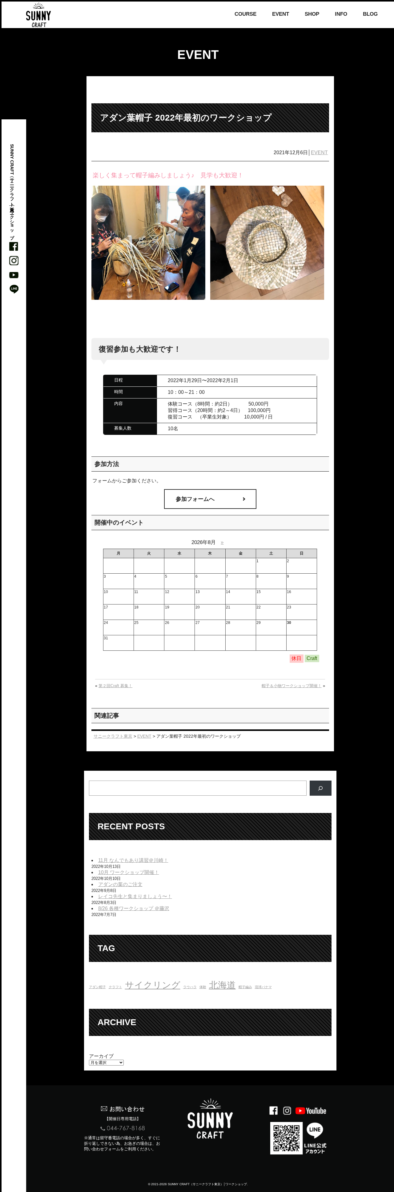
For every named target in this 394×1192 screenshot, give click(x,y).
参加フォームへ (195, 499)
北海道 (222, 985)
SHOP (312, 14)
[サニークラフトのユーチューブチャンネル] (13, 274)
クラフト (115, 987)
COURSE (245, 14)
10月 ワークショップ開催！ (128, 872)
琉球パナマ (263, 987)
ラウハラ (190, 987)
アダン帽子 (97, 987)
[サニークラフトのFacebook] (13, 246)
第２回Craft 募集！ (115, 685)
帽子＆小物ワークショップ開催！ (292, 685)
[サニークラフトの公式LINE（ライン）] (13, 289)
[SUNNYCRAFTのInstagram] (13, 260)
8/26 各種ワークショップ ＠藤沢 (133, 908)
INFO (341, 14)
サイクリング (152, 985)
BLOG (370, 14)
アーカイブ (101, 1056)
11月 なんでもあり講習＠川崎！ (133, 860)
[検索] (321, 788)
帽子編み (245, 987)
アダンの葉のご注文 (120, 884)
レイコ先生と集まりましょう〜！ (135, 896)
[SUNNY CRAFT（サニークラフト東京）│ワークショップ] (38, 14)
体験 (202, 987)
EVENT (280, 14)
